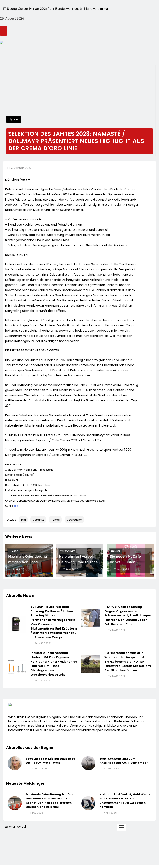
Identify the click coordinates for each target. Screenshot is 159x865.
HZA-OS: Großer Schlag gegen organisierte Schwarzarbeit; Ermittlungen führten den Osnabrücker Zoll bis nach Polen (127, 615)
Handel (14, 551)
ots (16, 506)
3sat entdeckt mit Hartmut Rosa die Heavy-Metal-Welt (51, 761)
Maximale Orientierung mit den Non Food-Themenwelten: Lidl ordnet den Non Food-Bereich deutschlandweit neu (49, 800)
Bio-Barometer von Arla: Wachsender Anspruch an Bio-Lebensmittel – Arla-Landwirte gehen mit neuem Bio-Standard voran (127, 661)
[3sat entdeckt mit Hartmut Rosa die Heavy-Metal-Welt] (15, 763)
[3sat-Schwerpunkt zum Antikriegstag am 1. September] (88, 763)
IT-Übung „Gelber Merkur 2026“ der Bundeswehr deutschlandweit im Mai (56, 9)
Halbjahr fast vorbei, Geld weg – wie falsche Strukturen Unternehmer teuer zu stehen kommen (125, 800)
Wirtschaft (67, 551)
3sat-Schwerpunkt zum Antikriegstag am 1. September (124, 761)
